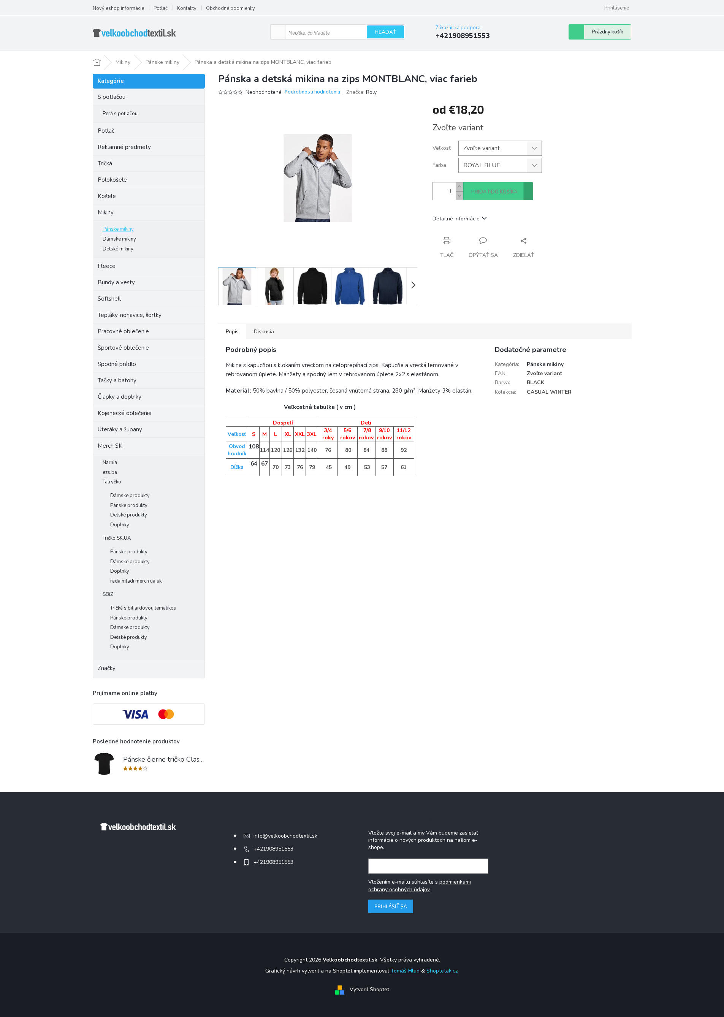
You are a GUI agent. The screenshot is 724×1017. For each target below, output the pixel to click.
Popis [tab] (232, 331)
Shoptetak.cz (442, 970)
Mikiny (106, 212)
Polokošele (112, 180)
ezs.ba (110, 472)
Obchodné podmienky (230, 8)
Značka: (361, 92)
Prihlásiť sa (390, 906)
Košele (107, 196)
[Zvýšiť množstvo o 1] (459, 186)
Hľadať (385, 32)
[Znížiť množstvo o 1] (459, 195)
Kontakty (186, 8)
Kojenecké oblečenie (125, 413)
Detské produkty (128, 515)
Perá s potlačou (120, 113)
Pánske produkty (128, 505)
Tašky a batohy (117, 380)
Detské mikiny (118, 249)
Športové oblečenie (123, 348)
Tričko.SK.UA (117, 538)
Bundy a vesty (116, 282)
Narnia (110, 462)
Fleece (107, 266)
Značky (107, 668)
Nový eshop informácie (118, 8)
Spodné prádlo (117, 364)
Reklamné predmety (124, 147)
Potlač (161, 8)
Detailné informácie (456, 218)
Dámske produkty (130, 495)
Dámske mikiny (119, 239)
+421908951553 (273, 848)
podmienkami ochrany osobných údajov (419, 885)
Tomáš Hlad (405, 970)
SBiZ (108, 594)
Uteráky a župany (120, 429)
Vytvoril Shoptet (369, 989)
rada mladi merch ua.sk (136, 581)
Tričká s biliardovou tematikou (143, 608)
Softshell (109, 299)
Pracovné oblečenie (123, 331)
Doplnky (119, 524)
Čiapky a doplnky (119, 397)
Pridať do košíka (494, 192)
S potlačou (111, 97)
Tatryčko (112, 481)
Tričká (105, 163)
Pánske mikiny (118, 229)
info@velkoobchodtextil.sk (285, 836)
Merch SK (110, 446)
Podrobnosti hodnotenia (312, 92)
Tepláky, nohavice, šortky (130, 315)
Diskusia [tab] (264, 331)
